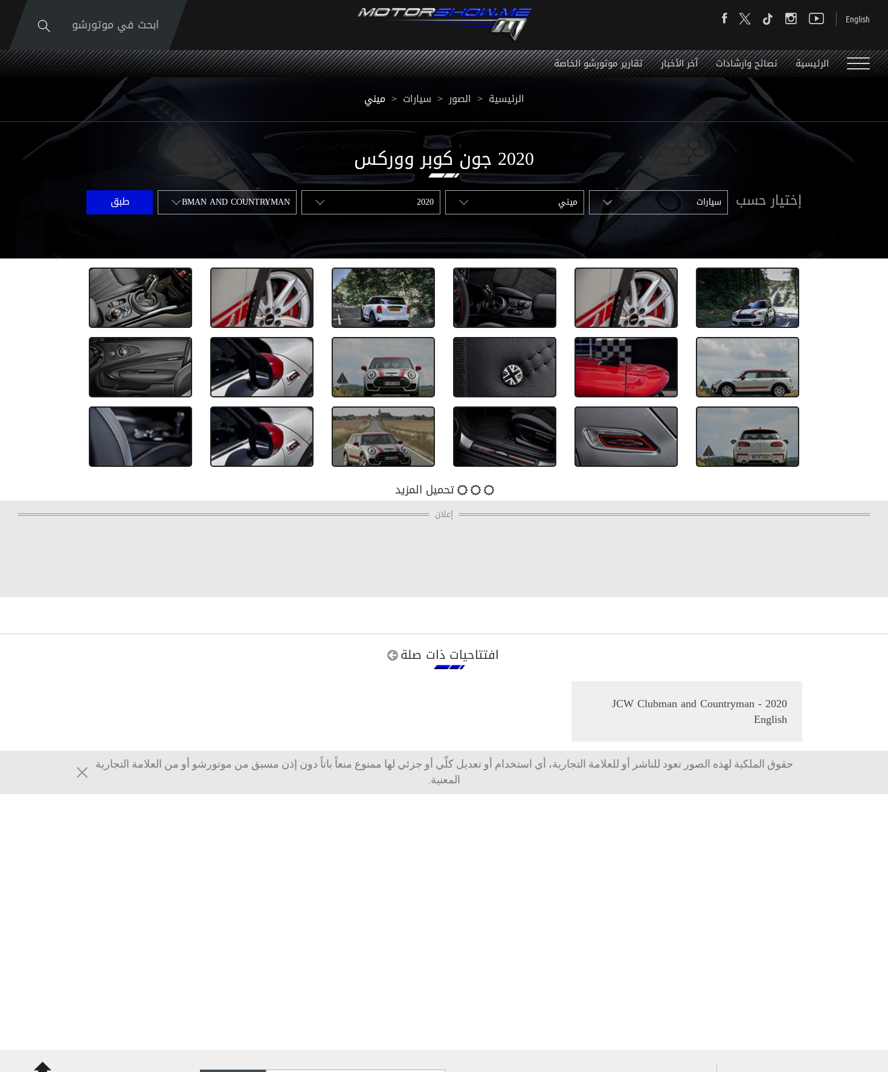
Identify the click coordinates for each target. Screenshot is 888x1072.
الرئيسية (812, 63)
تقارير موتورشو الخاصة (598, 63)
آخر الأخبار (679, 63)
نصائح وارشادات (746, 63)
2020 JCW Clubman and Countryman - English (699, 711)
